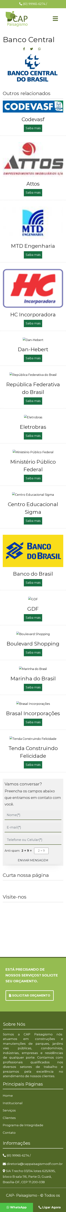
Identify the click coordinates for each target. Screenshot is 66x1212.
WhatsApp (18, 1207)
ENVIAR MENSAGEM (33, 860)
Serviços (9, 1110)
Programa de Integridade (23, 1125)
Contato (9, 1132)
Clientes (9, 1118)
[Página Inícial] (16, 18)
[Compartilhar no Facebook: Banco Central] (24, 49)
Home (8, 1095)
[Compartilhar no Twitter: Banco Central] (31, 49)
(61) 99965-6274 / (19, 1155)
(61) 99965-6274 (34, 4)
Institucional (13, 1103)
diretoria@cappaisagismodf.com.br (35, 1164)
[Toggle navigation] (49, 19)
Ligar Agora (51, 1207)
